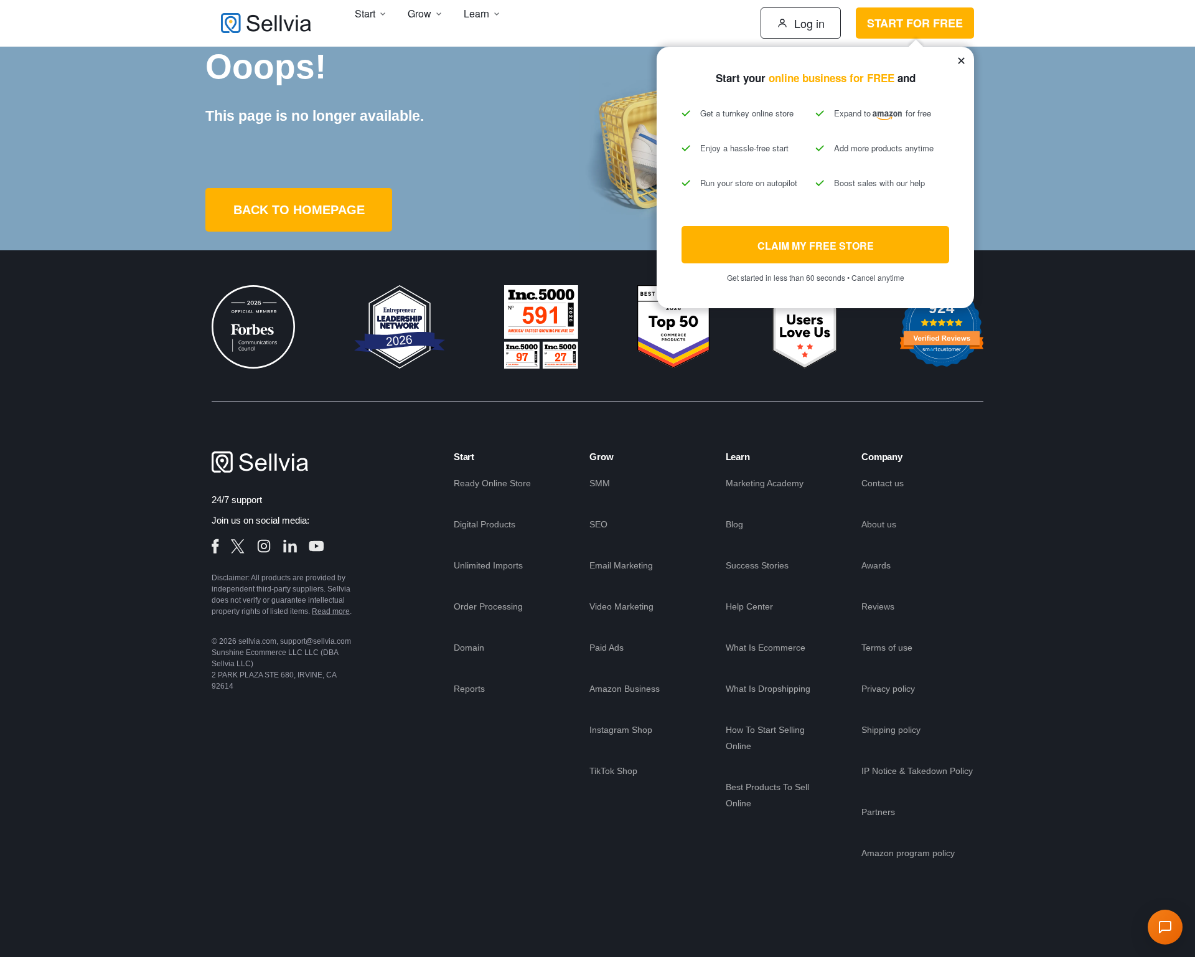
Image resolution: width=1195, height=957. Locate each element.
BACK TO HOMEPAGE (299, 210)
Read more (331, 611)
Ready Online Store (492, 483)
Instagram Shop (620, 730)
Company (881, 456)
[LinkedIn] (290, 546)
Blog (734, 524)
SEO (598, 524)
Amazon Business (624, 689)
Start (464, 456)
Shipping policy (891, 730)
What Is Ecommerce (765, 648)
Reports (469, 689)
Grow (601, 456)
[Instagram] (263, 546)
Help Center (749, 606)
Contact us (882, 483)
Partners (878, 812)
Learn (738, 456)
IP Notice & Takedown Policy (917, 771)
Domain (469, 648)
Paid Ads (606, 648)
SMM (599, 483)
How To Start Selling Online (765, 738)
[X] (237, 546)
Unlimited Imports (488, 565)
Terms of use (886, 648)
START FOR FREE (915, 23)
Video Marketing (621, 606)
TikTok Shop (613, 771)
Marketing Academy (765, 483)
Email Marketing (621, 565)
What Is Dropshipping (768, 689)
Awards (876, 565)
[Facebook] (215, 546)
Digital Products (484, 524)
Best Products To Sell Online (767, 795)
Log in (809, 23)
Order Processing (488, 606)
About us (878, 524)
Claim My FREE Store (815, 245)
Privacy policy (888, 689)
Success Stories (757, 565)
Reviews (877, 606)
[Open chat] (1165, 927)
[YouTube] (316, 546)
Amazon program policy (908, 853)
